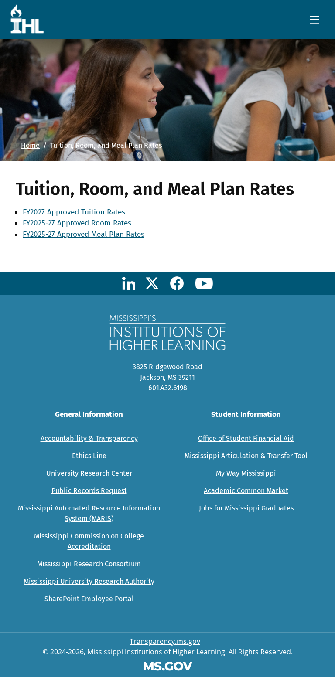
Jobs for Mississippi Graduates (246, 508)
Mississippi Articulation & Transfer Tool (246, 456)
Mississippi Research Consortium (89, 564)
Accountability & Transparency (89, 438)
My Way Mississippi (246, 473)
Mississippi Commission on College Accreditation (89, 541)
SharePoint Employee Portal (89, 599)
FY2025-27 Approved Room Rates (77, 223)
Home (30, 145)
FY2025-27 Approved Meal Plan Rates (83, 234)
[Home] (29, 19)
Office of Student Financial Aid (246, 438)
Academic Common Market (246, 490)
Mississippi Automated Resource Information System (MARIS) (89, 513)
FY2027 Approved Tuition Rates (74, 212)
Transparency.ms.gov (165, 641)
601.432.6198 (167, 388)
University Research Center (89, 473)
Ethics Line (89, 456)
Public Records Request (89, 490)
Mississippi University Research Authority (89, 581)
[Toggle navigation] (314, 19)
